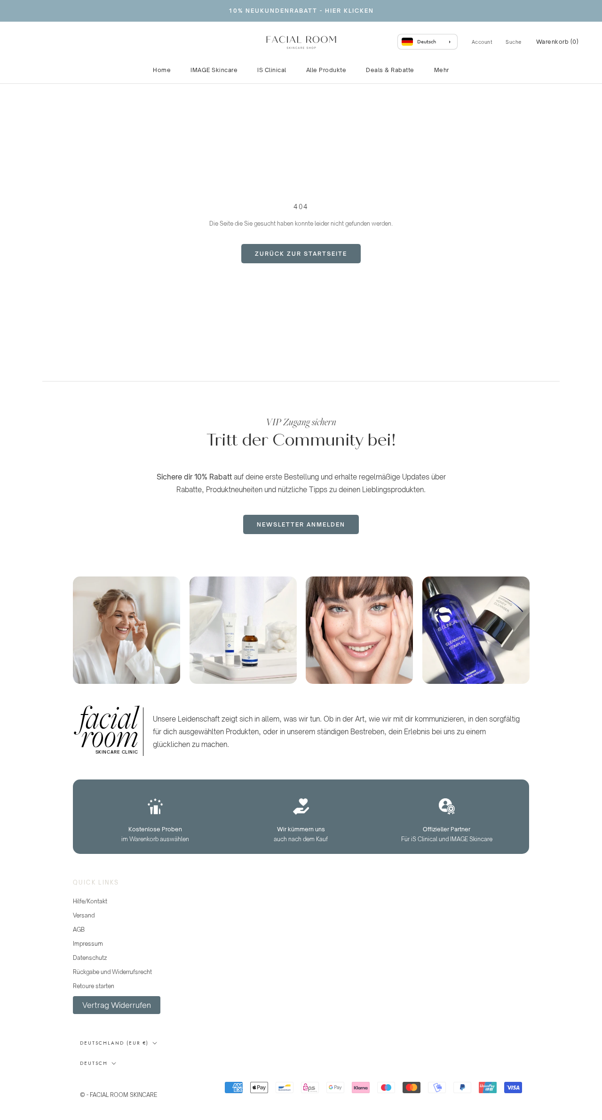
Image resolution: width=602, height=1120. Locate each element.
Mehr (441, 69)
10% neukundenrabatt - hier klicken (301, 10)
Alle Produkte (326, 69)
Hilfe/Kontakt (90, 901)
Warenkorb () (557, 41)
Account (482, 42)
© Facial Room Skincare (126, 1083)
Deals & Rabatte (390, 69)
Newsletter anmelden (301, 524)
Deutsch (94, 1063)
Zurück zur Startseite (301, 253)
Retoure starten (93, 986)
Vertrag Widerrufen (116, 1005)
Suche (514, 42)
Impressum (88, 943)
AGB (79, 929)
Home (162, 69)
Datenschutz (90, 957)
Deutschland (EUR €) (114, 1043)
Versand (84, 915)
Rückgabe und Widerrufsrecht (112, 971)
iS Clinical (271, 69)
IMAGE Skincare (214, 69)
